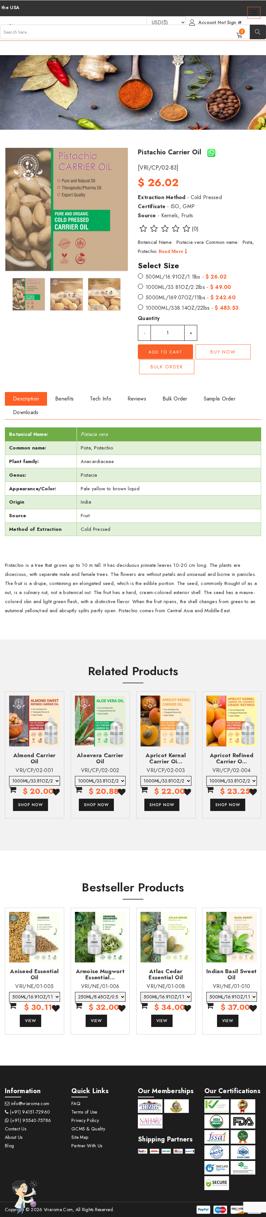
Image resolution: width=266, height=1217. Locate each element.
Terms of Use (84, 1112)
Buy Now (223, 352)
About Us (13, 1137)
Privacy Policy (85, 1120)
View (30, 1021)
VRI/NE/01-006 (100, 986)
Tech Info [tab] (100, 398)
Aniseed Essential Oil (34, 974)
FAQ (75, 1103)
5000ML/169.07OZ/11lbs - (191, 297)
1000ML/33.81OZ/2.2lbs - (188, 287)
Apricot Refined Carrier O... (231, 758)
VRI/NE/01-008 (166, 986)
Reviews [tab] (136, 398)
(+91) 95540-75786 (30, 1120)
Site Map (79, 1137)
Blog (9, 1145)
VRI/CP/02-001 (34, 770)
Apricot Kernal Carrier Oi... (166, 758)
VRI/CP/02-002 (100, 770)
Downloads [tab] (26, 412)
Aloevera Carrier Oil (100, 758)
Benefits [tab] (64, 398)
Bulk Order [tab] (175, 398)
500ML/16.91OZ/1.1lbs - (186, 276)
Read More (172, 251)
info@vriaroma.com (29, 1103)
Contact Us (15, 1129)
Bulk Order (167, 367)
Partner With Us (86, 1145)
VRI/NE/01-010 (231, 986)
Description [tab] (26, 398)
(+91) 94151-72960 (29, 1112)
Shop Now (30, 805)
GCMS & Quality (88, 1129)
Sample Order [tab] (220, 398)
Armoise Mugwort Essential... (100, 974)
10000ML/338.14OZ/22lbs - (192, 308)
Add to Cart (166, 352)
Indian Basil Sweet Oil (231, 974)
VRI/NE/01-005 (34, 986)
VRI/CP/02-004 (231, 770)
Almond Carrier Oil (34, 758)
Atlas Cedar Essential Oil (166, 974)
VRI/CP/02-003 (166, 770)
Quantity (149, 318)
